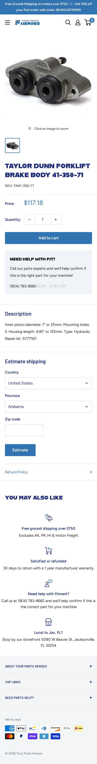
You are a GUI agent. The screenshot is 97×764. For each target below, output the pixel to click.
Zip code (12, 419)
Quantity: (13, 219)
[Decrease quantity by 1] (29, 219)
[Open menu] (7, 22)
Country (12, 372)
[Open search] (68, 22)
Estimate (20, 450)
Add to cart (49, 238)
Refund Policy (16, 472)
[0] (88, 22)
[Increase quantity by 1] (55, 219)
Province (12, 395)
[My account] (77, 22)
